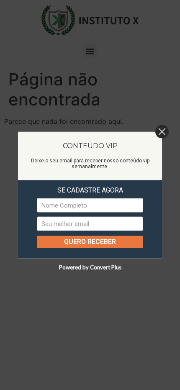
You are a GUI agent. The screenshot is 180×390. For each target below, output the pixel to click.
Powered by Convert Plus (90, 267)
